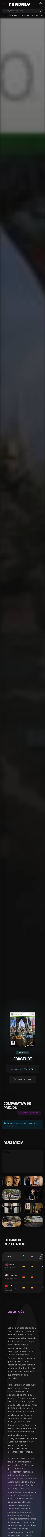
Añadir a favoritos (22, 1069)
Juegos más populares (10, 15)
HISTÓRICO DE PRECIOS (29, 1112)
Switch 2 (25, 15)
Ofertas (35, 15)
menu (4, 3)
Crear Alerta (22, 1079)
